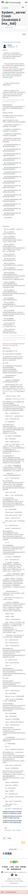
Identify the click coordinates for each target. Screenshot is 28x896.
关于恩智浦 (5, 867)
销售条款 (18, 878)
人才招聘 (11, 867)
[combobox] (14, 27)
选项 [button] (23, 34)
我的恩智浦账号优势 (16, 869)
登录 (26, 2)
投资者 (17, 867)
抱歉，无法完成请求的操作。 (9, 892)
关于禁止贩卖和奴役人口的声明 (11, 881)
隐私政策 (9, 878)
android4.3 (8, 830)
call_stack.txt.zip (15, 822)
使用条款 (14, 878)
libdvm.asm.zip (14, 818)
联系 (8, 869)
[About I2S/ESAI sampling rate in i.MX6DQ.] (18, 849)
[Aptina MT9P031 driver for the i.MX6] (21, 849)
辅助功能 (21, 881)
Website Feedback (14, 883)
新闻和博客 (23, 867)
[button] (17, 46)
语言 (23, 7)
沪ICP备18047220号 (22, 872)
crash (13, 830)
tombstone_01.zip (15, 813)
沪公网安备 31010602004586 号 (10, 872)
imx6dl (18, 830)
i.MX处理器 (5, 8)
